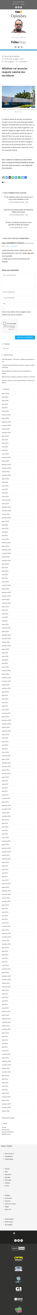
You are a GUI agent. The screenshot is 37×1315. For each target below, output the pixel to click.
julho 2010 (5, 1079)
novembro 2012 (6, 979)
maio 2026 (5, 404)
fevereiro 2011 (6, 1054)
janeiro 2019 (5, 716)
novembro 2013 (6, 937)
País (6, 1171)
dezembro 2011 (6, 1018)
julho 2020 (5, 653)
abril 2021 (5, 621)
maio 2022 (5, 574)
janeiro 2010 (5, 1100)
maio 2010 (5, 1086)
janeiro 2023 (5, 546)
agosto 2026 (5, 393)
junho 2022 (5, 571)
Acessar (4, 1127)
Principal (8, 1180)
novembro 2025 (6, 425)
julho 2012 (5, 994)
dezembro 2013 (6, 933)
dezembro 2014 (6, 891)
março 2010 (5, 1093)
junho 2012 (5, 997)
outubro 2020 (6, 642)
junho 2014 (5, 912)
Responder (14, 246)
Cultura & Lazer (10, 1204)
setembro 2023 (6, 518)
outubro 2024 (6, 471)
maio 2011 (5, 1043)
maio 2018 (5, 745)
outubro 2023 (6, 514)
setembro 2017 (6, 773)
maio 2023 (5, 532)
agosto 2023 (5, 521)
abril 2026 (5, 407)
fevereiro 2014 (6, 926)
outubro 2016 (6, 812)
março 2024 (5, 496)
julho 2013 (5, 951)
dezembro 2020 (6, 635)
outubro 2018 (6, 727)
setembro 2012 (6, 986)
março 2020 (5, 667)
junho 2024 (5, 486)
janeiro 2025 (5, 461)
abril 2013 (5, 962)
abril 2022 (5, 578)
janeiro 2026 (5, 418)
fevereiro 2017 (6, 798)
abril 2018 (5, 749)
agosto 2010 (5, 1075)
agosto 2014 (5, 905)
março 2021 (5, 624)
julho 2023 (5, 525)
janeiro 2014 (5, 930)
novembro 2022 (6, 553)
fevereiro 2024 (6, 500)
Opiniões (18, 16)
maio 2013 (5, 958)
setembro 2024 (6, 475)
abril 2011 (5, 1047)
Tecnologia (8, 1224)
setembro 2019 (6, 688)
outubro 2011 (6, 1026)
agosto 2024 (5, 478)
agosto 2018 (5, 734)
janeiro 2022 (5, 589)
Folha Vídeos (9, 1219)
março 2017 (5, 795)
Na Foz (7, 1169)
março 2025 (5, 454)
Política (7, 1183)
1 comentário (23, 61)
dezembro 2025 (6, 422)
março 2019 (5, 709)
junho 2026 (5, 400)
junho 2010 (5, 1082)
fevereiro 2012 (6, 1011)
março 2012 (5, 1008)
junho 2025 (5, 443)
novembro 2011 (6, 1022)
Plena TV (8, 1209)
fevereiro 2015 (6, 883)
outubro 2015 (6, 855)
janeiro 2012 (5, 1015)
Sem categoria (9, 61)
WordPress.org (6, 1134)
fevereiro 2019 (6, 713)
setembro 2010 (6, 1072)
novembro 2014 (6, 894)
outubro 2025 (6, 429)
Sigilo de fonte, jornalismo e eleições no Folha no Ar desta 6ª (18, 377)
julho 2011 (5, 1036)
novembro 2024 (6, 468)
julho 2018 (5, 738)
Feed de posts (6, 1129)
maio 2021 (5, 617)
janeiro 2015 (5, 887)
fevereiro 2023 (6, 542)
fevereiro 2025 (6, 457)
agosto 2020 (5, 649)
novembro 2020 (6, 638)
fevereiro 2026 (6, 415)
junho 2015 (5, 869)
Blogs (7, 1206)
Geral (7, 1186)
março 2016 (5, 837)
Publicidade (9, 1159)
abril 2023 (5, 535)
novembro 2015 (6, 851)
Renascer (8, 1174)
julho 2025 (5, 439)
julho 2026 (5, 397)
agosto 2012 (5, 990)
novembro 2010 (6, 1065)
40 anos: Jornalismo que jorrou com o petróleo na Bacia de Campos (19, 223)
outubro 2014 (6, 898)
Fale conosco (16, 3)
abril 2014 (5, 919)
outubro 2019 (6, 685)
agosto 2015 (5, 862)
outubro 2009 (6, 1111)
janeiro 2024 (5, 503)
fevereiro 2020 (6, 670)
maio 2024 (5, 489)
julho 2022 (5, 567)
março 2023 (5, 539)
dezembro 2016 (6, 805)
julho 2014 (5, 908)
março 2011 (5, 1050)
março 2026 (5, 411)
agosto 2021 (5, 606)
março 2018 (5, 752)
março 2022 (5, 581)
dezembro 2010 (6, 1061)
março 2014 (5, 923)
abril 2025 (5, 450)
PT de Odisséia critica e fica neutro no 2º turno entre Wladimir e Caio (18, 198)
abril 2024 (5, 493)
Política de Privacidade (8, 1118)
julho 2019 (5, 695)
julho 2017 (5, 780)
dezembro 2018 (6, 720)
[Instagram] (21, 7)
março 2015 (5, 880)
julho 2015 (5, 866)
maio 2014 (5, 915)
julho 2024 (5, 482)
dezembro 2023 (6, 507)
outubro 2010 (6, 1068)
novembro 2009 (6, 1107)
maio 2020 (5, 660)
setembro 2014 (6, 901)
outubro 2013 (6, 940)
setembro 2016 (6, 816)
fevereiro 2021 (6, 628)
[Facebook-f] (16, 7)
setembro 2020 (6, 645)
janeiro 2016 (5, 844)
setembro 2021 (6, 603)
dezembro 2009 (6, 1104)
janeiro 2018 (5, 759)
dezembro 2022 (6, 550)
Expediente (9, 1156)
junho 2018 (5, 741)
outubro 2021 (6, 599)
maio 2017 (5, 788)
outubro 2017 (6, 770)
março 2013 (5, 965)
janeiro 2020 (5, 674)
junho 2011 (5, 1040)
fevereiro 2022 (6, 585)
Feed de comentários (7, 1132)
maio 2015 (5, 873)
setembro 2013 (6, 944)
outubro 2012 (6, 983)
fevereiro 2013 (6, 969)
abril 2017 (5, 791)
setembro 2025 (6, 432)
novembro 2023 (6, 510)
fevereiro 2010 (6, 1097)
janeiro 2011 (5, 1058)
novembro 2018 (6, 724)
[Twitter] (19, 7)
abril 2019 (5, 706)
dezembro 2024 (6, 464)
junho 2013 (5, 954)
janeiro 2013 (5, 972)
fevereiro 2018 (6, 756)
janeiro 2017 (5, 802)
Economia (8, 1198)
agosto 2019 (5, 692)
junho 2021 (5, 613)
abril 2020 (5, 663)
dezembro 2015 (6, 848)
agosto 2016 (5, 819)
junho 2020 (5, 656)
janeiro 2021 (5, 631)
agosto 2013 (5, 947)
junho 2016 (5, 827)
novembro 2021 (6, 596)
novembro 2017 (6, 766)
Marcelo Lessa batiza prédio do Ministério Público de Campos (18, 211)
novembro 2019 (6, 681)
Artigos (7, 1195)
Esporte (7, 1201)
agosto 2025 (5, 436)
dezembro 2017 (6, 763)
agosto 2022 (5, 564)
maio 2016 (5, 830)
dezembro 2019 (6, 677)
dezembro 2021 (6, 592)
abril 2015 (5, 876)
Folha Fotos (9, 1222)
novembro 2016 (6, 809)
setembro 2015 (6, 859)
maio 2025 (5, 446)
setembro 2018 (6, 731)
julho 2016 (5, 823)
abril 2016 (5, 834)
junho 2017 (5, 784)
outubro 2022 (6, 557)
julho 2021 (5, 610)
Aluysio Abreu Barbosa (11, 56)
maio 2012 (5, 1001)
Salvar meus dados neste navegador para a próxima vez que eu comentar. (16, 313)
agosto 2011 (5, 1033)
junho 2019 (5, 699)
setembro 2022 (6, 560)
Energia (7, 1177)
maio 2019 (5, 702)
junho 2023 (5, 528)
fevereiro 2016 (6, 841)
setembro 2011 (6, 1029)
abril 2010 (5, 1089)
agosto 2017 (5, 777)
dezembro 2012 (6, 976)
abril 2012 (5, 1004)
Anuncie (22, 4)
